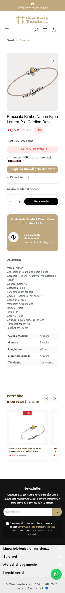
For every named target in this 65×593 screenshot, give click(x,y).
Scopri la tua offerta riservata (33, 168)
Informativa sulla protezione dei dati (37, 526)
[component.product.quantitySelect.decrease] (10, 201)
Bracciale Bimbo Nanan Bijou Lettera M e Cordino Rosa (25, 450)
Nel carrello (41, 201)
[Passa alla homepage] (32, 19)
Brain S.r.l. (33, 588)
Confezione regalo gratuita (33, 8)
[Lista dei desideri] (45, 29)
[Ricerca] (35, 29)
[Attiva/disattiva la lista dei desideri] (52, 61)
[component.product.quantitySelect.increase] (19, 201)
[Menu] (6, 29)
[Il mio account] (54, 29)
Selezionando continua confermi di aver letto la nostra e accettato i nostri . (32, 529)
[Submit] (57, 512)
